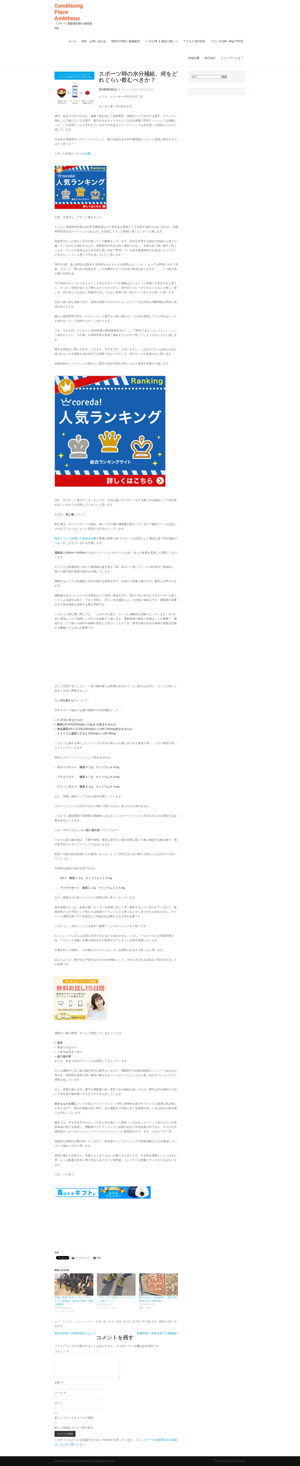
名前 (59, 1382)
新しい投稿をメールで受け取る (74, 1427)
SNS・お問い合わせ (93, 41)
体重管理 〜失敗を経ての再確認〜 (158, 1333)
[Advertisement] (117, 659)
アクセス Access (194, 41)
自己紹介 (210, 58)
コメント (62, 1351)
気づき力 (108, 1321)
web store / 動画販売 (125, 41)
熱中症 (127, 1321)
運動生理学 (166, 1321)
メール (60, 1392)
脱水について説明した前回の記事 (75, 538)
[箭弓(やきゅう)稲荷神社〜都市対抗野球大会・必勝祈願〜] (158, 1284)
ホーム (72, 41)
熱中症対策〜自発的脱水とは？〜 (75, 1333)
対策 (99, 1321)
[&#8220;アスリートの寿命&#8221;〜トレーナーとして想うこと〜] (116, 1284)
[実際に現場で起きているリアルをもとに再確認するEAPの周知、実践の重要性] (74, 1284)
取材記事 (193, 58)
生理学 (136, 1321)
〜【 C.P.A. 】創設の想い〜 (161, 41)
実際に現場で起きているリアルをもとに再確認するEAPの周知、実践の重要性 (74, 1301)
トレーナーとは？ (232, 58)
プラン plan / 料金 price (226, 41)
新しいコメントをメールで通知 (74, 1417)
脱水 (154, 1321)
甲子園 (146, 1321)
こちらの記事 (82, 153)
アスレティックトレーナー (78, 1321)
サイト (59, 1403)
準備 (118, 1321)
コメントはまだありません (137, 89)
